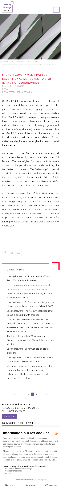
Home (11, 61)
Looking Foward (33, 61)
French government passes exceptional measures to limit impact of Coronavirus (31, 65)
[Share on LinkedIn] (18, 253)
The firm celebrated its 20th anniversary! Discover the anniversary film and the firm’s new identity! (30, 340)
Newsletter (20, 61)
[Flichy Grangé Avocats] (7, 6)
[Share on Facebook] (5, 253)
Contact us (9, 416)
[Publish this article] (12, 253)
